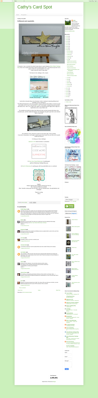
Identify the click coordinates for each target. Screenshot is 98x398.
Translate (74, 201)
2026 (67, 36)
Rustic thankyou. (70, 66)
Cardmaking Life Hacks (70, 325)
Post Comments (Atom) (27, 292)
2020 (67, 46)
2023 (67, 41)
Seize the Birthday (70, 327)
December (69, 51)
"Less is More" (69, 293)
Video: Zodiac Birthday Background (72, 346)
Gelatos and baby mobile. (72, 75)
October (68, 54)
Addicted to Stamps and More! (72, 302)
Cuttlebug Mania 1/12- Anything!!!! (72, 314)
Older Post (58, 290)
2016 (67, 89)
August (68, 57)
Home (17, 14)
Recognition (24, 14)
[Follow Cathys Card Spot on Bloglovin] (71, 214)
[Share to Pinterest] (35, 202)
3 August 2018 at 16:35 (25, 276)
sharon (22, 261)
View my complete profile (70, 31)
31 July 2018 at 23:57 (25, 233)
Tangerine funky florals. (71, 67)
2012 (67, 96)
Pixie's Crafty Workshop (71, 320)
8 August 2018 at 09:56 (25, 285)
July (68, 59)
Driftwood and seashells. (72, 61)
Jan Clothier (23, 252)
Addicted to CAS (32, 141)
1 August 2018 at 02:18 (25, 241)
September (69, 56)
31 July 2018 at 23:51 (25, 225)
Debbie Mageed (24, 209)
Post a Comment (22, 287)
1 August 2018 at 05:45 (25, 248)
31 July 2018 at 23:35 (25, 216)
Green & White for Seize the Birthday (75, 234)
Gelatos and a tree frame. (72, 62)
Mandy (22, 219)
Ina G (22, 280)
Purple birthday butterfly (75, 276)
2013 (67, 94)
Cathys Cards (68, 101)
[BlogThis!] (31, 202)
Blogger (54, 381)
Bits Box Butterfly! (70, 73)
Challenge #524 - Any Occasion (71, 303)
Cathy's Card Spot (34, 7)
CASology (68, 308)
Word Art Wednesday (26, 166)
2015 (67, 91)
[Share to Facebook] (34, 202)
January (68, 86)
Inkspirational (69, 316)
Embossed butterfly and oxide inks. (75, 241)
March (68, 82)
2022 (67, 43)
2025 (67, 38)
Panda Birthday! (70, 72)
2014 (67, 93)
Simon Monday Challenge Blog (72, 332)
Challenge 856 (68, 306)
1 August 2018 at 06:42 (25, 257)
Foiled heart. (74, 247)
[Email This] (30, 202)
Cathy (74, 20)
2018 (67, 49)
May (68, 79)
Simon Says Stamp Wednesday (35, 161)
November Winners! (69, 297)
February (69, 84)
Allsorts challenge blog (71, 305)
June (68, 77)
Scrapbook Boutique (70, 324)
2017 (67, 88)
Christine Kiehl (24, 244)
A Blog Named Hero (70, 296)
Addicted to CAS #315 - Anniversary (72, 300)
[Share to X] (32, 202)
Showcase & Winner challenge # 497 (72, 294)
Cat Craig (23, 237)
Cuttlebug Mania (69, 313)
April (68, 81)
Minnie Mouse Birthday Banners (75, 269)
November (69, 52)
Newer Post (20, 290)
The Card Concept (70, 341)
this (37, 105)
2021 (67, 44)
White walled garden (76, 226)
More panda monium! (71, 64)
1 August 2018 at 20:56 (25, 268)
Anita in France (24, 272)
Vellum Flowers (75, 219)
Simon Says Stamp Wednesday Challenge (38, 222)
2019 (67, 48)
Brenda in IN (23, 229)
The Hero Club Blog (70, 345)
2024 (67, 39)
